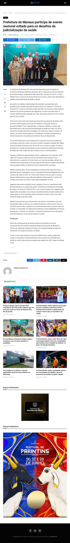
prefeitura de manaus (10, 253)
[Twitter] (5, 98)
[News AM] (35, 3)
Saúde (5, 17)
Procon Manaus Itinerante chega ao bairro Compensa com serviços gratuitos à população (17, 341)
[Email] (5, 111)
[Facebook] (5, 94)
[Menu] (5, 3)
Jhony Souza (53, 536)
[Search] (65, 3)
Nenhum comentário (42, 35)
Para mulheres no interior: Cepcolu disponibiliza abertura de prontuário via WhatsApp (16, 372)
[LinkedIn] (5, 102)
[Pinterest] (5, 107)
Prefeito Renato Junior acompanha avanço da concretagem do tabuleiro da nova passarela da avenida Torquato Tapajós (51, 372)
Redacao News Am (14, 35)
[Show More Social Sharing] (53, 40)
